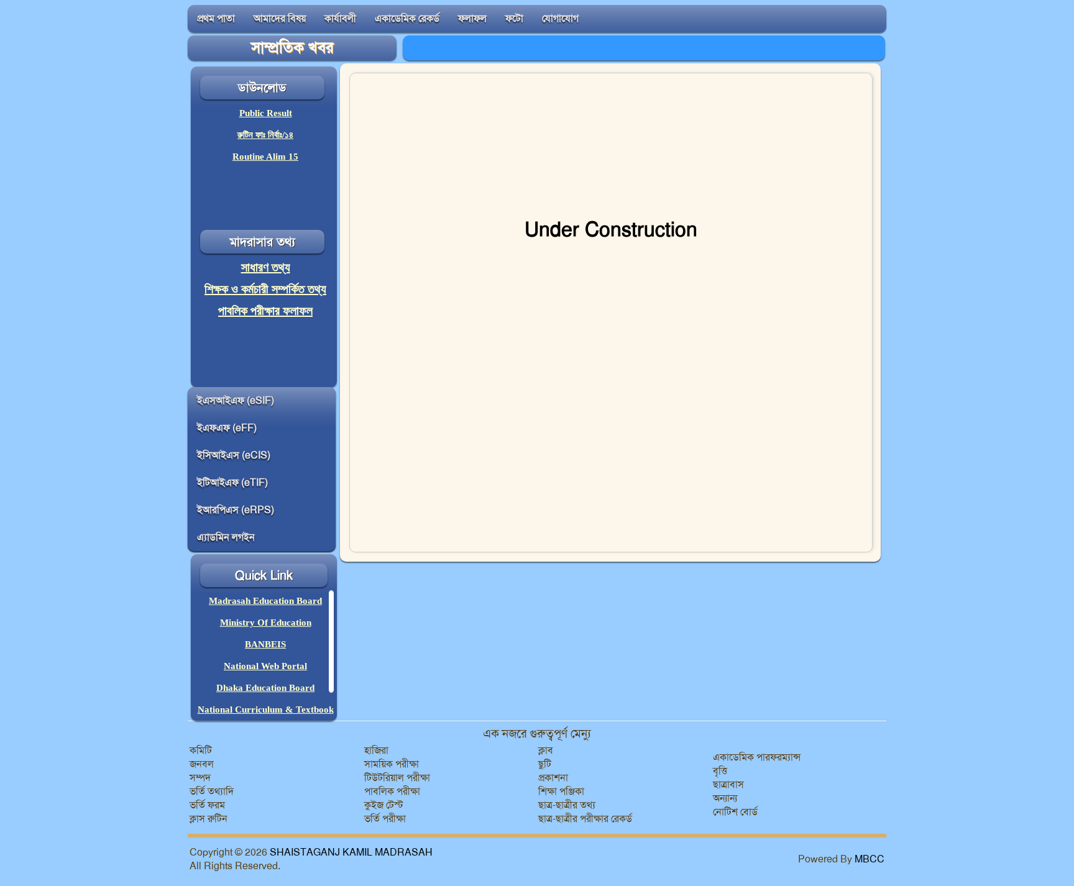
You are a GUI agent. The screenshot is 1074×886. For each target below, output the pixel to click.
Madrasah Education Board (265, 601)
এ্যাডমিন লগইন (226, 537)
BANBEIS (265, 644)
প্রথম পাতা (216, 18)
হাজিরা (376, 750)
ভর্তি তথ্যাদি (212, 791)
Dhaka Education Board (265, 688)
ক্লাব (545, 750)
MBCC (869, 858)
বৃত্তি (720, 770)
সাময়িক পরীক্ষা (391, 763)
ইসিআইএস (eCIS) (233, 455)
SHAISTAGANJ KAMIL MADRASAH (351, 852)
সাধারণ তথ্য (265, 267)
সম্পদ (200, 777)
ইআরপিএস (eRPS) (235, 509)
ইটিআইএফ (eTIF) (232, 482)
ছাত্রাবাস (728, 784)
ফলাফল (472, 18)
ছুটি (544, 763)
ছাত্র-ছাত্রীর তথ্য (566, 804)
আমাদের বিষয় (280, 18)
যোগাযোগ (560, 18)
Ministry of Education (265, 623)
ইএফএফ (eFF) (227, 427)
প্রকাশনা (553, 777)
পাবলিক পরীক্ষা (392, 791)
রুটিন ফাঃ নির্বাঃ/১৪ (265, 135)
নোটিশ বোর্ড (735, 811)
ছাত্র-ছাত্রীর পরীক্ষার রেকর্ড (585, 818)
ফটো (514, 18)
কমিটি (201, 750)
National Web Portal (265, 666)
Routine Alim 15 (265, 157)
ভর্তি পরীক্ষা (385, 818)
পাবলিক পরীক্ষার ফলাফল (265, 310)
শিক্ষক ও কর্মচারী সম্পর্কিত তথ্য (265, 289)
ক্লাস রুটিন (208, 818)
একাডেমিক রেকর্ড (407, 18)
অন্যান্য (725, 798)
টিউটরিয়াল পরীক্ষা (397, 777)
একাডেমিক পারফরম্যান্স (757, 757)
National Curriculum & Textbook (266, 710)
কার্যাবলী (340, 18)
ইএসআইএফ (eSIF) (235, 400)
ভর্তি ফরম (207, 804)
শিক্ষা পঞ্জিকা (561, 791)
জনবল (202, 763)
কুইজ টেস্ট (383, 804)
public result (265, 113)
